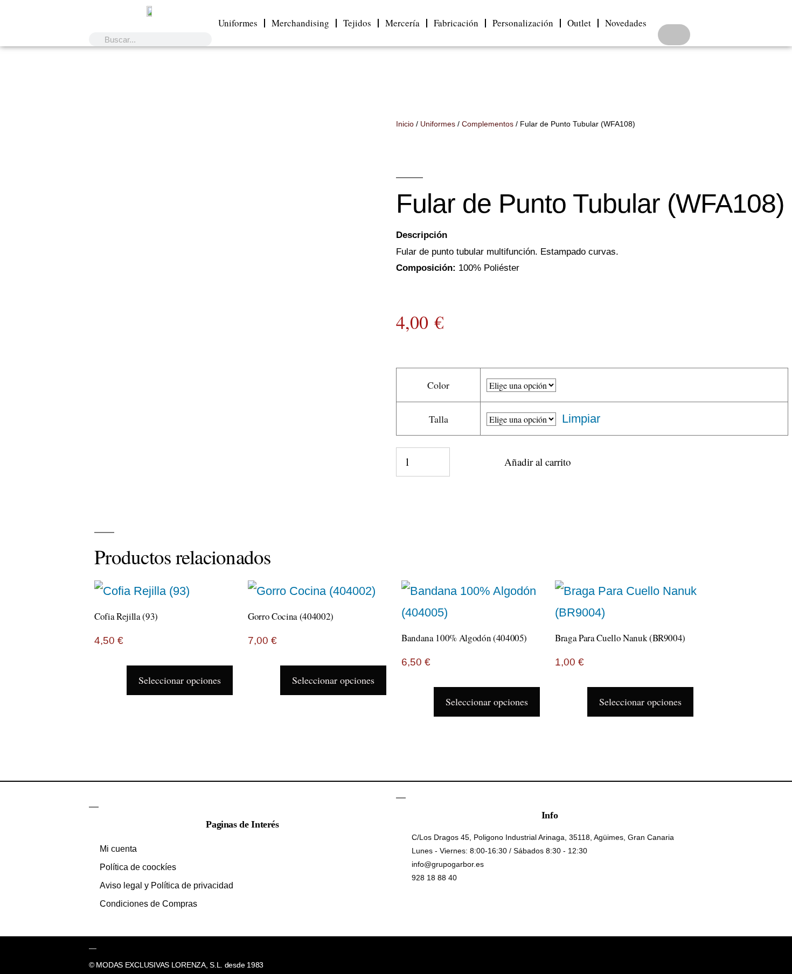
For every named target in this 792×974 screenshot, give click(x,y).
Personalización (522, 23)
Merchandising (300, 23)
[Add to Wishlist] (464, 467)
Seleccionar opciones (179, 680)
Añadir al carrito (537, 461)
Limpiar (581, 418)
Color (438, 385)
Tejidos (357, 23)
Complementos (487, 124)
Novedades (626, 23)
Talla (438, 418)
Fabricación (456, 23)
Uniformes (238, 23)
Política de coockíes (138, 867)
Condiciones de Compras (148, 903)
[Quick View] (119, 679)
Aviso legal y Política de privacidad (166, 885)
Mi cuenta (118, 848)
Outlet (579, 23)
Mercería (402, 23)
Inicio (405, 124)
